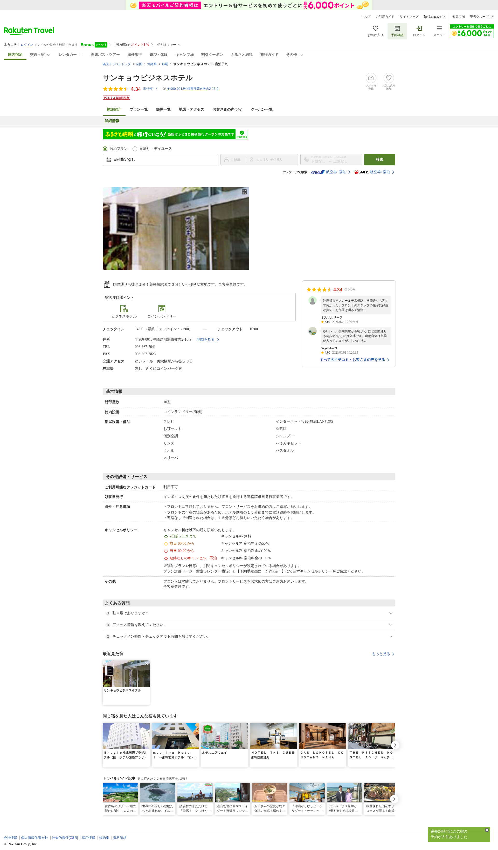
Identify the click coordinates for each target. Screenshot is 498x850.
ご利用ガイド (385, 16)
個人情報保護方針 (34, 838)
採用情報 (88, 838)
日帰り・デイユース (155, 149)
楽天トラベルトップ (117, 64)
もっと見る (381, 654)
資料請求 (120, 838)
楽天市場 (458, 16)
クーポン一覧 (262, 109)
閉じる (487, 830)
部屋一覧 (163, 109)
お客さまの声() (228, 109)
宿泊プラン (118, 149)
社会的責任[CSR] (65, 838)
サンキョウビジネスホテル (148, 78)
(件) (148, 88)
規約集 (104, 838)
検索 (379, 159)
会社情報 (10, 838)
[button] (146, 663)
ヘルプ (366, 16)
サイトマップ (409, 16)
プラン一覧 (139, 109)
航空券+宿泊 (336, 172)
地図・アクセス (191, 109)
